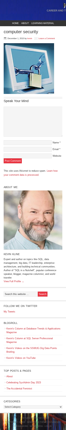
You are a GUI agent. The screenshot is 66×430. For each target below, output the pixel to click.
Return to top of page (35, 418)
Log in (48, 426)
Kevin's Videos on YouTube (21, 358)
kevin (29, 38)
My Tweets (9, 311)
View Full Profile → (14, 281)
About (24, 23)
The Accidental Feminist (19, 388)
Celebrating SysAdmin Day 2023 (23, 382)
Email (56, 149)
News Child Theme (37, 422)
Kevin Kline (12, 254)
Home (15, 23)
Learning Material (42, 23)
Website (57, 155)
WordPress (36, 426)
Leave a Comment (46, 38)
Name (56, 142)
